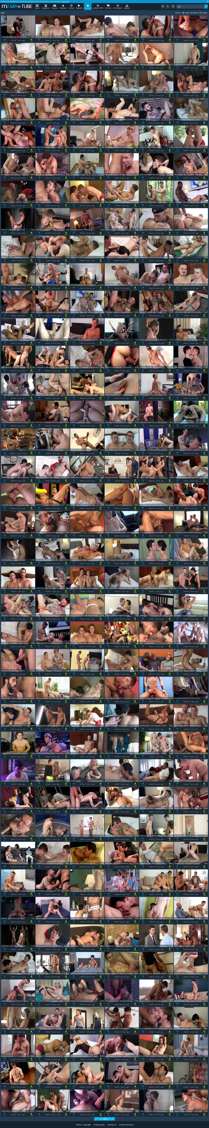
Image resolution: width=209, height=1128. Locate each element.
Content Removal (126, 1125)
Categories (45, 8)
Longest (204, 13)
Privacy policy (99, 1125)
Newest (196, 13)
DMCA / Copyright (83, 1125)
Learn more (65, 2)
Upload (127, 8)
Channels (54, 8)
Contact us (111, 1125)
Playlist (79, 8)
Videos (37, 8)
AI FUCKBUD (117, 8)
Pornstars (63, 8)
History (71, 8)
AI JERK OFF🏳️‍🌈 (98, 8)
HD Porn (108, 8)
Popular (187, 13)
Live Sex (88, 8)
